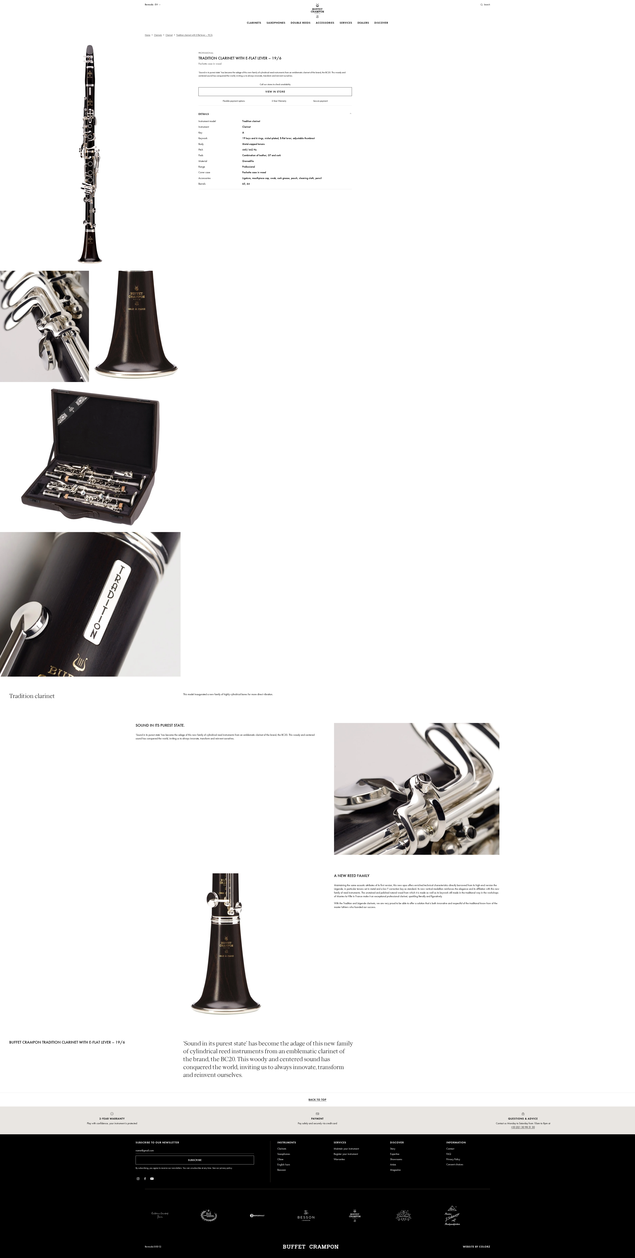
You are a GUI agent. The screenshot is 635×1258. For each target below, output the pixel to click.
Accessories (325, 22)
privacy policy (226, 1168)
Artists (393, 1164)
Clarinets (254, 22)
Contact (450, 1148)
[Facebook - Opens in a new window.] (145, 1179)
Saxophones (276, 22)
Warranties (339, 1159)
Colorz (484, 1246)
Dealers (363, 22)
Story (392, 1148)
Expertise (394, 1153)
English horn (283, 1164)
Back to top (317, 1099)
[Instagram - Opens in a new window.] (138, 1179)
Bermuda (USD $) (153, 1246)
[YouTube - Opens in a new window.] (151, 1179)
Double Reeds (301, 22)
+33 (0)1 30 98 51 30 (523, 1127)
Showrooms (396, 1159)
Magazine (395, 1169)
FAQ (448, 1153)
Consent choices (454, 1164)
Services (346, 22)
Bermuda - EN (151, 4)
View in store (275, 91)
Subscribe (195, 1160)
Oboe (280, 1159)
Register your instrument (346, 1153)
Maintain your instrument (346, 1148)
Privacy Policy (453, 1159)
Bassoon (281, 1169)
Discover (381, 22)
